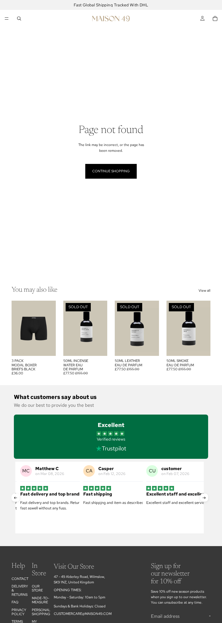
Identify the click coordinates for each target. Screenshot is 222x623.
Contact (20, 578)
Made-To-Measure (40, 600)
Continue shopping (111, 171)
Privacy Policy (19, 612)
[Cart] (215, 18)
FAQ (15, 602)
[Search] (19, 18)
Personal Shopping (41, 612)
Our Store (37, 588)
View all (204, 290)
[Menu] (6, 18)
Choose (51, 347)
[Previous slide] (18, 328)
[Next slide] (49, 328)
